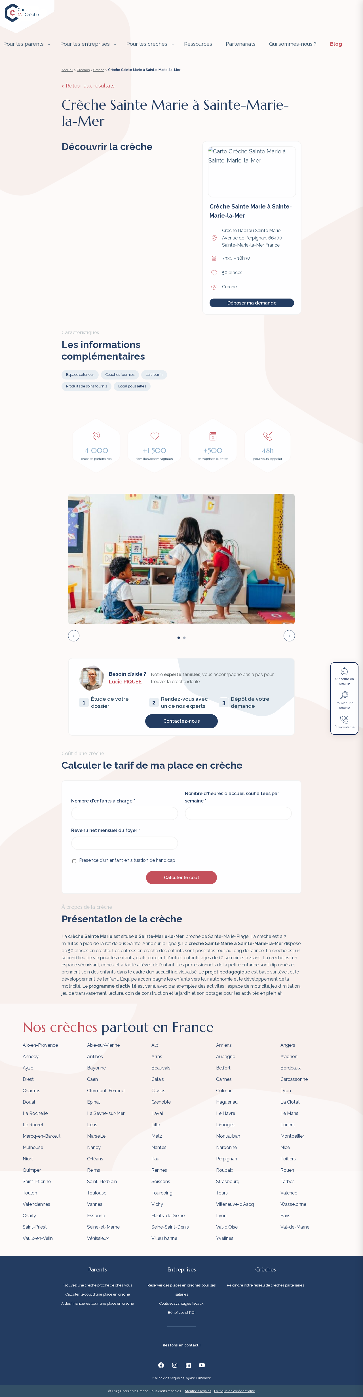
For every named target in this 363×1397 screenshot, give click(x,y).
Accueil (67, 70)
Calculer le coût (181, 877)
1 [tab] (179, 638)
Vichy (157, 1204)
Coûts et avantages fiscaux (181, 1303)
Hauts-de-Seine (168, 1215)
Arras (156, 1056)
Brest (28, 1079)
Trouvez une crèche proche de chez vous (97, 1285)
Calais (157, 1079)
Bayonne (96, 1068)
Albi (155, 1045)
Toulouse (96, 1193)
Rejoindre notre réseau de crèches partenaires (265, 1285)
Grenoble (161, 1102)
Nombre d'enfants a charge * (103, 801)
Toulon (30, 1193)
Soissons (160, 1181)
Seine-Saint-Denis (170, 1227)
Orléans (95, 1159)
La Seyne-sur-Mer (105, 1113)
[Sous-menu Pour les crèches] (173, 44)
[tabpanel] (181, 559)
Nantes (158, 1147)
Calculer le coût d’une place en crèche (98, 1294)
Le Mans (289, 1113)
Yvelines (224, 1238)
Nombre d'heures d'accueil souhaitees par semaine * (232, 797)
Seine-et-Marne (103, 1227)
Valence (288, 1193)
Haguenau (227, 1102)
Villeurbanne (164, 1238)
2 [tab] (184, 638)
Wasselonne (293, 1204)
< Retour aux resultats (88, 86)
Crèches (83, 70)
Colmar (223, 1090)
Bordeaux (290, 1068)
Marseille (96, 1136)
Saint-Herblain (102, 1181)
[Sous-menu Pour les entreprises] (115, 44)
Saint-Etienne (37, 1181)
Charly (29, 1215)
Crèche (98, 70)
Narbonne (226, 1147)
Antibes (95, 1056)
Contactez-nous (181, 721)
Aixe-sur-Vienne (103, 1045)
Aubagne (225, 1056)
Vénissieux (98, 1238)
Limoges (225, 1124)
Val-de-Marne (294, 1227)
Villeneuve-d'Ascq (235, 1204)
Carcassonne (294, 1079)
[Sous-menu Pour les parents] (49, 44)
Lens (92, 1124)
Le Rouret (33, 1124)
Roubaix (224, 1170)
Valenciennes (36, 1204)
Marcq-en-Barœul (41, 1136)
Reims (93, 1170)
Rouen (287, 1170)
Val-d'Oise (227, 1227)
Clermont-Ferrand (105, 1090)
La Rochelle (35, 1113)
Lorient (287, 1124)
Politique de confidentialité (234, 1391)
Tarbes (287, 1181)
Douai (29, 1102)
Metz (156, 1136)
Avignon (288, 1056)
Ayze (28, 1068)
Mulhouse (33, 1147)
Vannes (94, 1204)
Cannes (224, 1079)
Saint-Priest (35, 1227)
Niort (28, 1159)
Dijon (285, 1090)
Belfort (223, 1068)
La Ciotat (290, 1102)
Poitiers (288, 1159)
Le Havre (225, 1113)
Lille (155, 1124)
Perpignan (226, 1159)
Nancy (94, 1147)
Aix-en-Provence (40, 1045)
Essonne (96, 1215)
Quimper (32, 1170)
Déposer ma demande (252, 303)
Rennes (159, 1170)
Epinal (93, 1102)
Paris (285, 1215)
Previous (73, 635)
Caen (92, 1079)
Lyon (221, 1215)
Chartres (31, 1090)
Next (289, 635)
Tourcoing (161, 1193)
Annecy (31, 1056)
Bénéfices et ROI (181, 1312)
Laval (157, 1113)
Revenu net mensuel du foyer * (105, 830)
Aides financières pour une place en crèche (97, 1303)
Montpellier (292, 1136)
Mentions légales (198, 1391)
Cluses (158, 1090)
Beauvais (160, 1068)
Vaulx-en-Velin (38, 1238)
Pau (155, 1159)
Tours (222, 1193)
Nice (285, 1147)
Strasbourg (227, 1181)
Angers (287, 1045)
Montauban (228, 1136)
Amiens (224, 1045)
